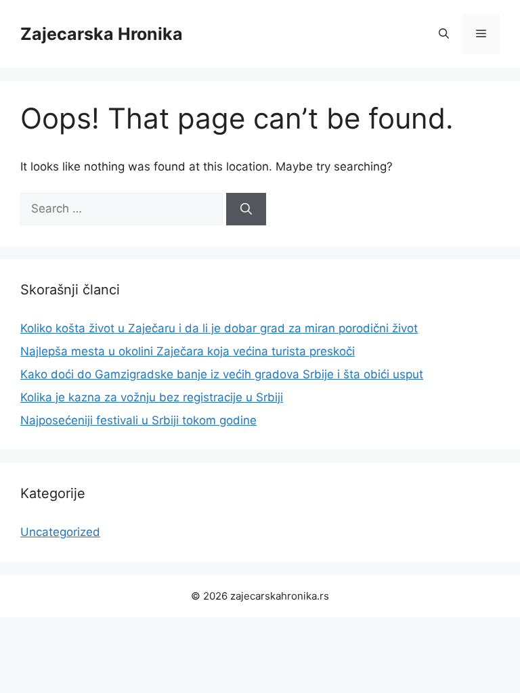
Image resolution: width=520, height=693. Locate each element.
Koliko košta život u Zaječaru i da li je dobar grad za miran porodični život (219, 328)
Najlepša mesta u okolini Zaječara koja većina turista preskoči (187, 351)
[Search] (246, 209)
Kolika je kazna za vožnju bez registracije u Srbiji (151, 397)
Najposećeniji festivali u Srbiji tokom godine (138, 420)
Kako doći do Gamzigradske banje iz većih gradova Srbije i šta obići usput (221, 374)
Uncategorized (60, 532)
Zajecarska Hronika (101, 34)
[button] (443, 34)
